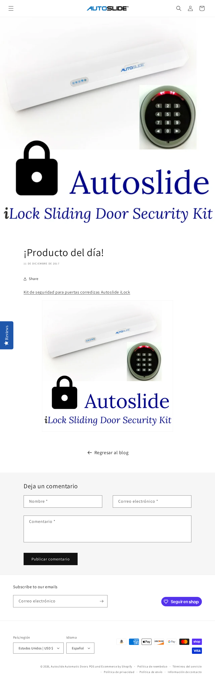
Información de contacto (185, 672)
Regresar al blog (111, 452)
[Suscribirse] (101, 601)
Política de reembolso (152, 666)
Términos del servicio (187, 666)
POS (92, 666)
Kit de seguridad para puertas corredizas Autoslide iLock (77, 292)
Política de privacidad (119, 672)
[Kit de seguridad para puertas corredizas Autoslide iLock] (107, 431)
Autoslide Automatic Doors (69, 666)
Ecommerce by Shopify (116, 666)
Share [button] (34, 278)
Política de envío (151, 672)
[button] (11, 8)
